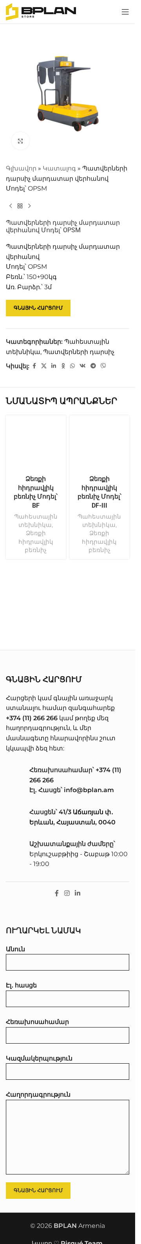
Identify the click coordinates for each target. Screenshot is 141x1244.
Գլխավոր (21, 168)
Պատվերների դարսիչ (78, 352)
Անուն (15, 949)
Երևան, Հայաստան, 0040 (72, 822)
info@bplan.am (89, 790)
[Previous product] (10, 206)
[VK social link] (82, 366)
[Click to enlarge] (20, 141)
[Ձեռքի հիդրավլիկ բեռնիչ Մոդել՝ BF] (36, 445)
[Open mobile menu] (125, 12)
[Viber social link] (103, 366)
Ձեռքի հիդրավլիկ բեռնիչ (35, 541)
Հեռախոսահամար (37, 1022)
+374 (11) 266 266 (32, 718)
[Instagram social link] (66, 893)
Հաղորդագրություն (38, 1094)
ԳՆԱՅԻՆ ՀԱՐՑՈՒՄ (38, 308)
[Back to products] (20, 206)
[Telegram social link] (93, 366)
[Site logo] (41, 11)
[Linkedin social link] (53, 366)
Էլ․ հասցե (21, 985)
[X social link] (44, 366)
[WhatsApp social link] (72, 366)
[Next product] (29, 206)
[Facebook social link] (34, 366)
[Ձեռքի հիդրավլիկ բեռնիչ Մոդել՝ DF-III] (100, 445)
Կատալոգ (59, 168)
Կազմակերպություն (39, 1058)
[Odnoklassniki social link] (63, 366)
